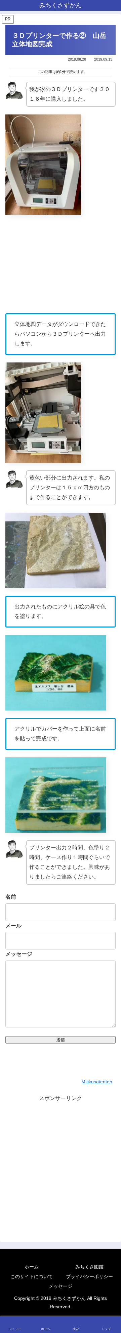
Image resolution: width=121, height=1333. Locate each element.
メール (13, 925)
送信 (60, 1039)
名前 (10, 897)
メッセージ (18, 954)
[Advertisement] (60, 1163)
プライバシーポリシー (89, 1276)
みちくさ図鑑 (89, 1266)
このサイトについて (31, 1276)
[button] (108, 997)
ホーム (32, 1266)
